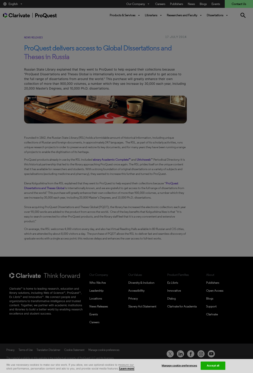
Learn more (127, 368)
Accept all (213, 365)
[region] (126, 366)
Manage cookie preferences (179, 365)
